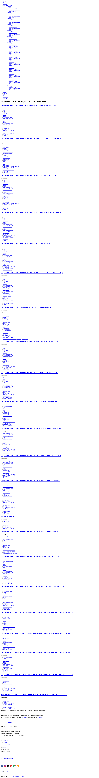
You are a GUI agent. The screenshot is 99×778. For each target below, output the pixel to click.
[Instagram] (5, 766)
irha (4, 111)
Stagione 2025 (9, 12)
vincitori (5, 116)
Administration (7, 771)
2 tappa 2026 (6, 160)
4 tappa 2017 (6, 661)
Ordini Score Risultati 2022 (14, 34)
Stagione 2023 (9, 24)
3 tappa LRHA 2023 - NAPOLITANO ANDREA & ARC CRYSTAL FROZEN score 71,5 (31, 428)
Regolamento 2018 (13, 57)
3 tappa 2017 (6, 681)
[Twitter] (8, 766)
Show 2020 (11, 43)
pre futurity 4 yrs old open (8, 583)
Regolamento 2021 (13, 39)
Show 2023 (11, 25)
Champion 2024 (12, 23)
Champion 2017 (12, 65)
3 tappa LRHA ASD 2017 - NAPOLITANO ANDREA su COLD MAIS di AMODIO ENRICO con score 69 (37, 675)
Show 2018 (11, 56)
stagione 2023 (6, 443)
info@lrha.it (25, 717)
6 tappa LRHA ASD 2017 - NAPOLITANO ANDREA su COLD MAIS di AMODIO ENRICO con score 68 (37, 612)
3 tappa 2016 (6, 701)
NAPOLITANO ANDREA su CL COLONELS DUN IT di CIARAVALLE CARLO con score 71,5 (34, 695)
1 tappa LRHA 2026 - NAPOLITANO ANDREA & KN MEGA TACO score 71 (27, 243)
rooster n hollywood (7, 607)
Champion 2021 (12, 41)
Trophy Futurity (6, 501)
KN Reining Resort (7, 397)
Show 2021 (11, 37)
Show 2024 (11, 19)
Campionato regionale (8, 5)
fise (4, 110)
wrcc (4, 164)
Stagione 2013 (9, 84)
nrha (4, 127)
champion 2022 (6, 493)
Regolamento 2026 (13, 8)
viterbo (4, 122)
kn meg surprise (6, 423)
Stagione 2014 (9, 78)
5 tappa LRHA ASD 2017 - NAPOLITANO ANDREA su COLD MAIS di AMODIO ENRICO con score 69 (37, 633)
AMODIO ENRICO (7, 629)
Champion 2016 (12, 71)
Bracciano (5, 298)
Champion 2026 (12, 11)
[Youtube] (11, 766)
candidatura (5, 522)
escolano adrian (6, 335)
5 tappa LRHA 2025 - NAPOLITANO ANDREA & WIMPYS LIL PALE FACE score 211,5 (32, 273)
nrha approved (6, 128)
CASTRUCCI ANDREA (8, 133)
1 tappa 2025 (6, 393)
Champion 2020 (12, 47)
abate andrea (6, 552)
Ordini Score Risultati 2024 (14, 22)
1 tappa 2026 (6, 234)
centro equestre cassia (7, 119)
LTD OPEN (5, 506)
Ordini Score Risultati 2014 (14, 82)
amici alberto (6, 608)
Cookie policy (10, 758)
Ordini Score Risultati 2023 (14, 28)
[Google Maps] (14, 766)
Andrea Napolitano (7, 516)
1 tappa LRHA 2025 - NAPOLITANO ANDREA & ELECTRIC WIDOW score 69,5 (29, 373)
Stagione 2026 (9, 6)
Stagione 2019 (9, 48)
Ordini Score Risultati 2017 (14, 64)
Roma (4, 299)
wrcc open (5, 172)
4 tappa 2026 (6, 129)
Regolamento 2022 (13, 33)
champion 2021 (6, 545)
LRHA (4, 2)
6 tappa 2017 (6, 617)
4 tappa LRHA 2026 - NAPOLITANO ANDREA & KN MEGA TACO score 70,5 (28, 105)
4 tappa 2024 (6, 419)
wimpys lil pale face (7, 168)
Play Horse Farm (6, 699)
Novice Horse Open (7, 270)
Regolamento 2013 (13, 87)
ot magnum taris (6, 579)
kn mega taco (6, 131)
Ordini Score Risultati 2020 (14, 46)
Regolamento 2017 (13, 63)
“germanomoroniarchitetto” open (10, 553)
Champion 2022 (12, 35)
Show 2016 (11, 68)
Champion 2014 (12, 83)
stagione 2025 (6, 288)
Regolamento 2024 (13, 21)
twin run (5, 420)
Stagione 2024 (9, 18)
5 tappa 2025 (6, 290)
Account (5, 98)
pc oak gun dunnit (7, 367)
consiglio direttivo (7, 527)
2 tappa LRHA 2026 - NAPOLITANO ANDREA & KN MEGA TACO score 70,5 (28, 175)
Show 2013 (11, 86)
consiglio (5, 526)
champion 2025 (6, 287)
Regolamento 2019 (13, 51)
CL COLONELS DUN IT (9, 704)
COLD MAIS (6, 336)
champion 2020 (6, 573)
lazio (4, 112)
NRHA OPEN (6, 369)
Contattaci (5, 97)
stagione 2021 (6, 546)
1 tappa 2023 (6, 473)
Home (4, 1)
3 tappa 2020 (6, 577)
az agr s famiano (6, 582)
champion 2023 (6, 444)
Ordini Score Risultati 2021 (14, 40)
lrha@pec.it (5, 747)
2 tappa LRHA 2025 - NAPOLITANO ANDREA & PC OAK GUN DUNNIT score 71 (30, 342)
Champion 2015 (12, 77)
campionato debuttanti (8, 118)
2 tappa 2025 (6, 365)
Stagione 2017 (9, 60)
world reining (6, 165)
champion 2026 (6, 124)
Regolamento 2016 (13, 69)
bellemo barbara (6, 580)
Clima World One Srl (7, 707)
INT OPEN (5, 134)
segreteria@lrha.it (7, 744)
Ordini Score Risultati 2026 (14, 10)
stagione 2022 (6, 491)
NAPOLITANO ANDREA (9, 130)
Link (4, 94)
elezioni (5, 523)
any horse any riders (7, 398)
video (4, 115)
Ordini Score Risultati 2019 (14, 52)
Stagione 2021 (9, 36)
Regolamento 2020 (13, 45)
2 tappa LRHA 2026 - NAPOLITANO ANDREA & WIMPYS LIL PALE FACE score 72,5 (31, 138)
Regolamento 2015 (13, 75)
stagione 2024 (6, 413)
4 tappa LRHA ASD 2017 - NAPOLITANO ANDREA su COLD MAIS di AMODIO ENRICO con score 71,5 (37, 652)
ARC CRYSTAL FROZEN (9, 450)
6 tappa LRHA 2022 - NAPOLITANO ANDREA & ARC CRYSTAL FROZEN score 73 (30, 481)
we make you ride (7, 296)
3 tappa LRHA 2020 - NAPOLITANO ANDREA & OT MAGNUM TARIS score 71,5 (30, 556)
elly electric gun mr (7, 236)
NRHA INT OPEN (7, 171)
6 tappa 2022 (6, 500)
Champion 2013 (12, 89)
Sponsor (5, 93)
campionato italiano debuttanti (9, 601)
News (4, 91)
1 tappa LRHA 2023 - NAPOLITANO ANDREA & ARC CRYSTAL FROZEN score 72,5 (31, 456)
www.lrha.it (5, 740)
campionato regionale (7, 117)
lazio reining (5, 113)
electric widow (6, 396)
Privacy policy (4, 758)
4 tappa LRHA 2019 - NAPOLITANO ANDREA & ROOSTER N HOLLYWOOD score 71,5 (32, 586)
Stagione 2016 (9, 66)
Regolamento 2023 (13, 27)
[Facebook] (2, 766)
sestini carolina (6, 451)
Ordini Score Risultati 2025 (14, 16)
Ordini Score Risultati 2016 (14, 70)
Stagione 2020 (9, 42)
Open (4, 135)
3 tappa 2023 (6, 448)
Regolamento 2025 (13, 14)
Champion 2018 (12, 59)
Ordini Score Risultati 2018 (14, 58)
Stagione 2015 (9, 72)
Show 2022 (11, 31)
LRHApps (10, 722)
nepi (4, 121)
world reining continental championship (11, 166)
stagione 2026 (6, 125)
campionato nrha (6, 294)
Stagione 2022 (9, 30)
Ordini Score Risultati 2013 (14, 88)
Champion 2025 (12, 17)
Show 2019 (11, 49)
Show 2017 (11, 62)
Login (2, 771)
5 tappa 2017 (6, 638)
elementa (5, 297)
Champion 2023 (12, 29)
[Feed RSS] (17, 766)
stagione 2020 (6, 574)
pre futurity (5, 576)
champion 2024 (6, 414)
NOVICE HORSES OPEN (9, 708)
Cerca (4, 95)
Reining (5, 4)
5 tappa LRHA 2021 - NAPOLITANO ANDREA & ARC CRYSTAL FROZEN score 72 (30, 531)
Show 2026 (11, 7)
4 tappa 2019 (6, 604)
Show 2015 (11, 74)
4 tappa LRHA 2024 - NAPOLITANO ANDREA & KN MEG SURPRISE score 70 (29, 401)
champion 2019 (6, 603)
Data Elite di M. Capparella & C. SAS (16, 776)
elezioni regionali (7, 525)
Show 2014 (11, 80)
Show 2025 (11, 13)
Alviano (5, 702)
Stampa (4, 92)
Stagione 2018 (9, 54)
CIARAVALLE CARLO (8, 706)
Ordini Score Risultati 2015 (14, 76)
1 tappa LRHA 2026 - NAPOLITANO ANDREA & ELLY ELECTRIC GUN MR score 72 (31, 212)
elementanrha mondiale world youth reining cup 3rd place (15, 339)
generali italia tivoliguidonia (9, 507)
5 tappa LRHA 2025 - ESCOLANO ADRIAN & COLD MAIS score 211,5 (26, 307)
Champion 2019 (12, 53)
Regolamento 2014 (13, 81)
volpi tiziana (5, 368)
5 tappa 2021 (6, 547)
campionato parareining (8, 123)
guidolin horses (6, 511)
